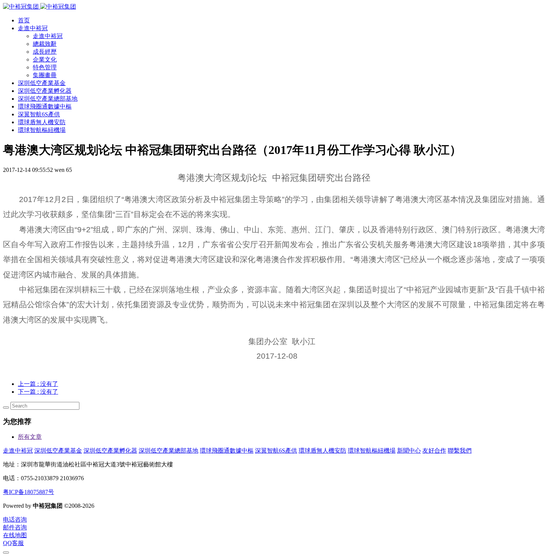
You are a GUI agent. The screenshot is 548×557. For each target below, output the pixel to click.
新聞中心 (409, 450)
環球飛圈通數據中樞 (226, 450)
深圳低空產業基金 (58, 450)
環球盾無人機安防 (322, 450)
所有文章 (30, 437)
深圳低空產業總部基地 (168, 450)
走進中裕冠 (18, 450)
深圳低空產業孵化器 (110, 450)
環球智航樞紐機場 (372, 450)
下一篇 (38, 391)
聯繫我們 (460, 450)
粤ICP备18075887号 (28, 492)
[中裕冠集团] (39, 6)
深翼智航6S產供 (276, 450)
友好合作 (434, 450)
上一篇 (38, 384)
